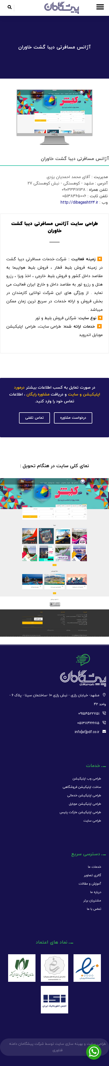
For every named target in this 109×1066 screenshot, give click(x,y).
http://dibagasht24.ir (79, 202)
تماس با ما (94, 909)
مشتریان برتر (92, 900)
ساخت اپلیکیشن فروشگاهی (82, 787)
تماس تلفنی (34, 417)
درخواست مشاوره (73, 417)
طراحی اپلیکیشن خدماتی (84, 795)
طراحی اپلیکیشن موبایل (85, 804)
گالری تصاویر (92, 875)
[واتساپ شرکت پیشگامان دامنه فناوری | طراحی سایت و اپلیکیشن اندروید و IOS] (93, 1052)
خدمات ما (94, 867)
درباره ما (95, 892)
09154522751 (88, 713)
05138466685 (88, 723)
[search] (9, 8)
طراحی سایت (92, 821)
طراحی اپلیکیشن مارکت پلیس (80, 812)
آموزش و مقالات (90, 884)
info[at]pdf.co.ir (87, 732)
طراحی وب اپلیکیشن (86, 778)
